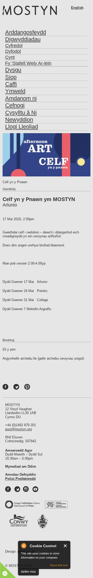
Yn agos (65, 545)
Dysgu (13, 70)
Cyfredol (13, 45)
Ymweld (15, 91)
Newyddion (19, 119)
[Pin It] (28, 388)
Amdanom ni (21, 98)
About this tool (58, 565)
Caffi (11, 84)
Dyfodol (13, 51)
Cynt (10, 57)
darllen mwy (28, 571)
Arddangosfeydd (25, 32)
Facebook (11, 388)
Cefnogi (15, 105)
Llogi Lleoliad (21, 126)
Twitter (21, 388)
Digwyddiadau (23, 39)
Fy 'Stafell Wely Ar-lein (28, 63)
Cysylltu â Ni (21, 112)
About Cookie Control (23, 545)
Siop (11, 77)
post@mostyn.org (18, 429)
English (77, 8)
